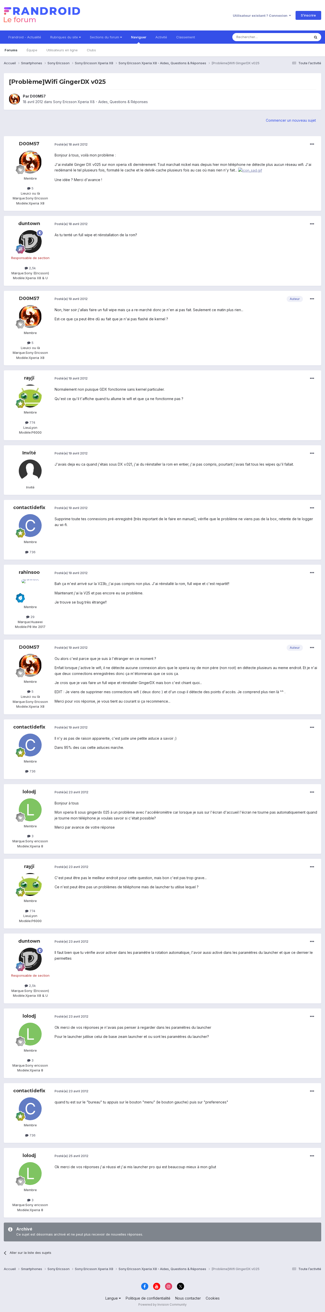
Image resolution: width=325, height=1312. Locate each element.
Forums (11, 50)
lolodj (29, 792)
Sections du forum (105, 37)
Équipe (32, 50)
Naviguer (138, 37)
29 (32, 617)
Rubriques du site (64, 37)
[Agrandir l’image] (250, 170)
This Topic (295, 37)
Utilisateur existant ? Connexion (261, 15)
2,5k (32, 268)
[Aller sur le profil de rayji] (30, 396)
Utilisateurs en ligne (62, 50)
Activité (161, 37)
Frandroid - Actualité (24, 37)
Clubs (91, 50)
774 (31, 422)
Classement (185, 37)
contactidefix (29, 507)
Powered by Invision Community (162, 1304)
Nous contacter (188, 1298)
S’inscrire (308, 15)
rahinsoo (29, 572)
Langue (112, 1298)
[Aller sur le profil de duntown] (30, 241)
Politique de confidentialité (148, 1298)
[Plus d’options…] (312, 144)
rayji (29, 378)
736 (32, 552)
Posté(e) (71, 144)
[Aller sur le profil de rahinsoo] (30, 590)
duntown (29, 223)
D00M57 (38, 96)
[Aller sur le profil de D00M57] (14, 99)
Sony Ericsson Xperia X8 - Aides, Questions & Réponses (100, 102)
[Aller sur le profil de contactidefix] (30, 525)
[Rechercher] (315, 37)
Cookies (213, 1298)
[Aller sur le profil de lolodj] (30, 809)
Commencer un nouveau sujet (291, 120)
